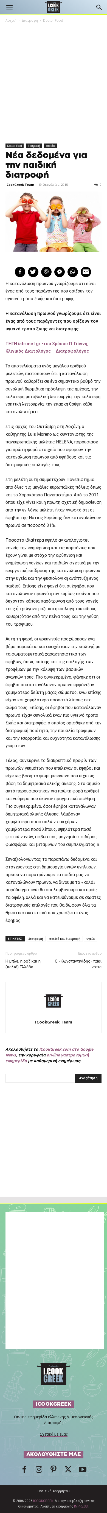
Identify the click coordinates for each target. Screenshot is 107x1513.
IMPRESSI (81, 1506)
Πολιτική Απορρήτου (54, 1491)
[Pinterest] (53, 1471)
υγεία (90, 939)
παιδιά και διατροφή (64, 939)
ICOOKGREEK (43, 1501)
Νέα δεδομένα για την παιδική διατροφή (46, 165)
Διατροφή (30, 20)
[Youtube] (82, 1471)
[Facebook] (24, 1471)
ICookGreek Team (19, 184)
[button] (9, 7)
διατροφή (35, 939)
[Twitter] (68, 1471)
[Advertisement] (53, 1151)
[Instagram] (38, 1471)
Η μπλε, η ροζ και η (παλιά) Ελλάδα (23, 964)
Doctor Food (53, 20)
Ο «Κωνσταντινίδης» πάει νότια (78, 964)
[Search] (99, 7)
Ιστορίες (51, 146)
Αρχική (10, 20)
